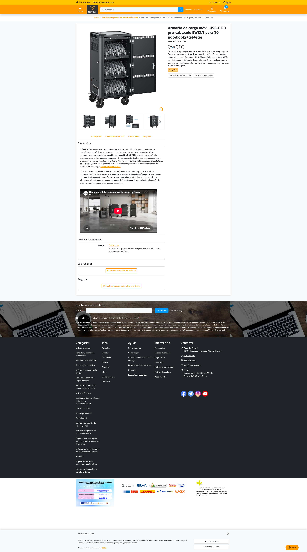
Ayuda (228, 2)
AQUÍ (104, 548)
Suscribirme (161, 310)
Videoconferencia (83, 393)
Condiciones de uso (106, 318)
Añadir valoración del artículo (122, 271)
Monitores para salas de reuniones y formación (86, 387)
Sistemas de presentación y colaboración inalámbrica (87, 450)
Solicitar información (181, 75)
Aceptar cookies (211, 541)
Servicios (80, 456)
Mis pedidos (159, 348)
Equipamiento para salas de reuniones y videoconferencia (87, 401)
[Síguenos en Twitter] (191, 393)
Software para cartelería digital (86, 371)
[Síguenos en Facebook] (183, 393)
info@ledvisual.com (105, 2)
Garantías (132, 370)
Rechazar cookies (211, 547)
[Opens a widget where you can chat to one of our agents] (292, 548)
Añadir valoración (205, 75)
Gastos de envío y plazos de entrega (140, 359)
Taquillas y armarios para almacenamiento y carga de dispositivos (88, 441)
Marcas (105, 362)
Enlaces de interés (162, 353)
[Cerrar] (228, 534)
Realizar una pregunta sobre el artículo (123, 286)
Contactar (215, 2)
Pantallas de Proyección (86, 360)
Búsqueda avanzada (193, 9)
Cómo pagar (133, 353)
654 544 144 (84, 2)
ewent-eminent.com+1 (110, 167)
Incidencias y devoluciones (139, 365)
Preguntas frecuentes (137, 375)
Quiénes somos (108, 377)
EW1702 (115, 245)
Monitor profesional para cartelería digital (86, 470)
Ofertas (105, 353)
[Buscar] (180, 9)
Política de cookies (162, 372)
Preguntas (147, 136)
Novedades (107, 357)
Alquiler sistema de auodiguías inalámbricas (86, 463)
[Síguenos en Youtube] (205, 393)
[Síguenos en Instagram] (198, 393)
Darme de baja (177, 310)
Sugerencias (159, 357)
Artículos (106, 348)
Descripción (96, 136)
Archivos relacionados (114, 136)
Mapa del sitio (160, 377)
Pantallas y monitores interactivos (85, 354)
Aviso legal (159, 362)
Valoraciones (133, 136)
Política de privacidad (128, 318)
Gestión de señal (83, 408)
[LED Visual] (92, 9)
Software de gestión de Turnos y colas (86, 424)
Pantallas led (81, 418)
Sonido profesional (84, 413)
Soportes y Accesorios (85, 365)
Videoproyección (83, 348)
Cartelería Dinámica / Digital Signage (85, 379)
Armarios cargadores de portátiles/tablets (86, 432)
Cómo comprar (134, 348)
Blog (104, 372)
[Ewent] (176, 46)
